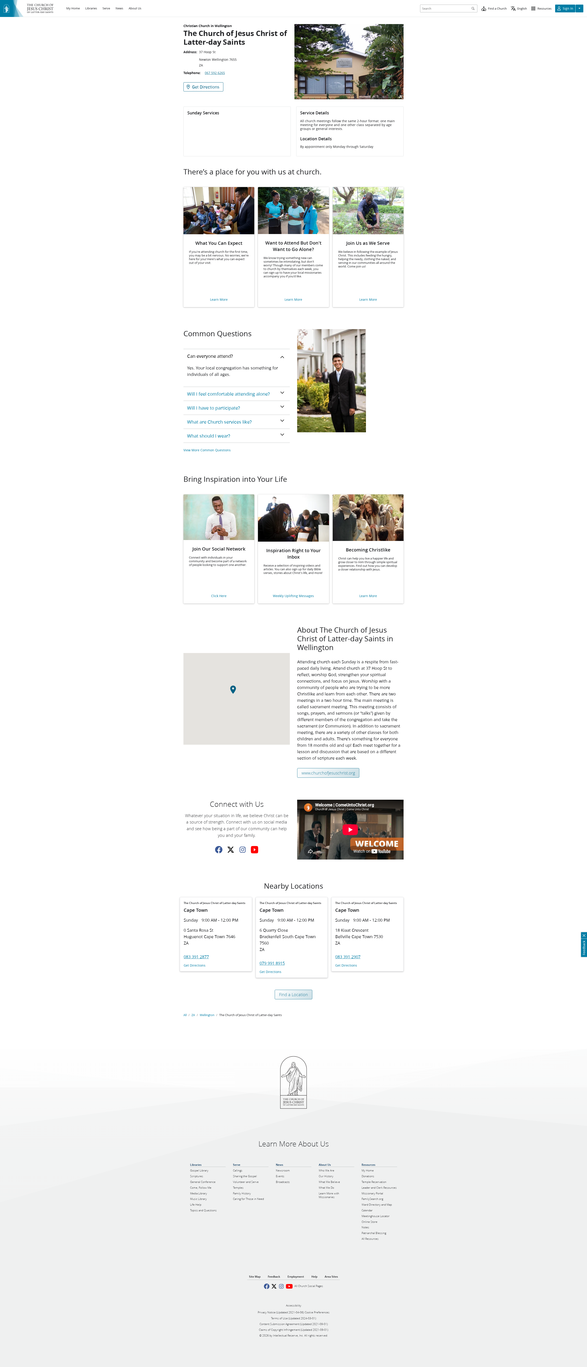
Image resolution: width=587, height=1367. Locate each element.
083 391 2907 (347, 957)
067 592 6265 (215, 73)
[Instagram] (242, 849)
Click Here (219, 596)
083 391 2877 (196, 957)
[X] (230, 849)
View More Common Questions (207, 450)
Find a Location (293, 995)
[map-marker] (236, 692)
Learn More (219, 300)
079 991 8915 (272, 963)
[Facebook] (218, 849)
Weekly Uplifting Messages (293, 596)
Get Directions (194, 965)
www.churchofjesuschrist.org (328, 773)
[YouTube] (254, 849)
